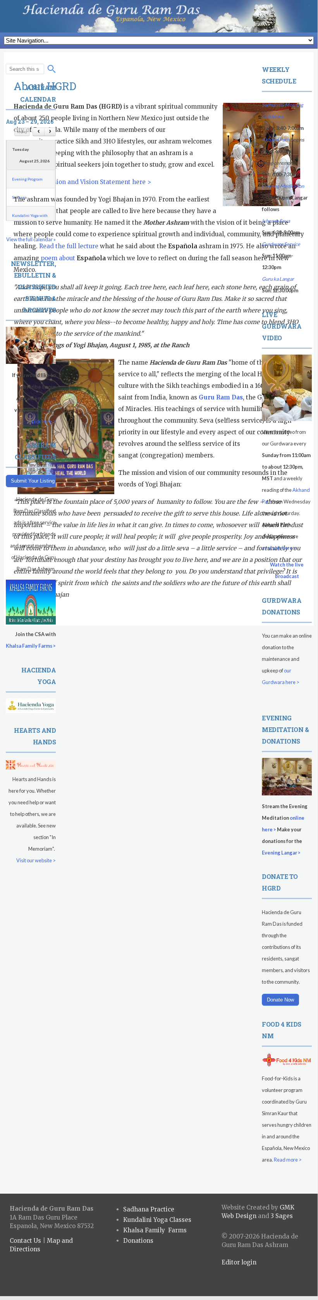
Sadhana (19, 197)
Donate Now (280, 1000)
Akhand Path (275, 139)
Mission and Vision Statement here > (97, 182)
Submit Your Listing (33, 481)
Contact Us (25, 1240)
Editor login (239, 1262)
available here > (279, 548)
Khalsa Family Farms (155, 1230)
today (22, 132)
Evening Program (27, 179)
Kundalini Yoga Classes (157, 1219)
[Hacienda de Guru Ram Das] (159, 16)
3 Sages (282, 1216)
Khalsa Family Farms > (31, 646)
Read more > (288, 1160)
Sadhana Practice (148, 1209)
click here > (43, 421)
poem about (73, 258)
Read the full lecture (68, 246)
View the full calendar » (31, 239)
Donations (138, 1240)
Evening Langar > (281, 853)
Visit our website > (36, 860)
